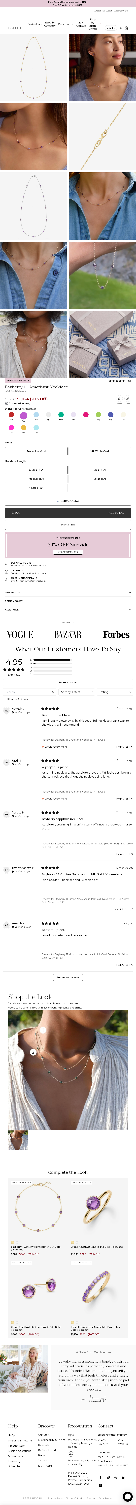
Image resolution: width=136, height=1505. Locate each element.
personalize (70, 501)
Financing (14, 1461)
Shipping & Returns (20, 1440)
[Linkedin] (123, 1477)
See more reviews (68, 977)
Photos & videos (17, 699)
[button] (51, 660)
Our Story (44, 1434)
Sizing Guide (16, 1456)
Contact (105, 1426)
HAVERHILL (38, 1498)
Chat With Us (123, 1442)
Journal (42, 1460)
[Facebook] (100, 1477)
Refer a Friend (47, 1450)
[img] (21, 711)
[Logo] (16, 29)
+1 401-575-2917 (103, 1442)
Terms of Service (75, 1498)
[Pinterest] (116, 1477)
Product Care (16, 1445)
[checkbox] (29, 700)
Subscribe (14, 1466)
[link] (120, 381)
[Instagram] (108, 1477)
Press (41, 1455)
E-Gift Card (45, 1465)
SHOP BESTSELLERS (68, 552)
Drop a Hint (68, 524)
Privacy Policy (56, 1498)
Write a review (68, 682)
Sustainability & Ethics (51, 1439)
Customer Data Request (100, 1498)
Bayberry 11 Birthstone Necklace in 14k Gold (80, 739)
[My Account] (121, 27)
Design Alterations (19, 1450)
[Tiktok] (100, 1485)
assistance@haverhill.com (113, 1434)
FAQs (11, 1435)
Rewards (43, 1445)
